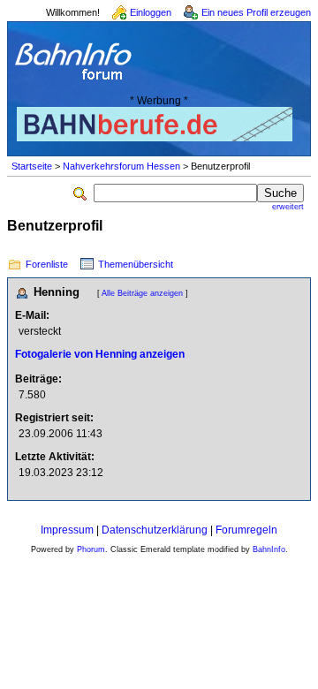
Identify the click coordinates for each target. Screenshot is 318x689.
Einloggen (150, 12)
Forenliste (47, 264)
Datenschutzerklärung (155, 530)
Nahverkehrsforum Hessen (121, 166)
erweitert (288, 206)
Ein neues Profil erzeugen (256, 12)
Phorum (91, 549)
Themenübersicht (135, 264)
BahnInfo (269, 549)
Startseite (31, 166)
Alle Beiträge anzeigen (142, 293)
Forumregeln (246, 530)
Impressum (67, 530)
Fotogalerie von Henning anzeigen (100, 354)
